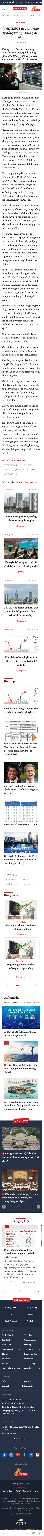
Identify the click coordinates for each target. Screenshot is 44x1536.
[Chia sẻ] (39, 1533)
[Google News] (33, 1533)
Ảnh (4, 1378)
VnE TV (39, 2)
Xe (32, 2)
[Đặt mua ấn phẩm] (35, 8)
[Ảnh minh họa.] (21, 65)
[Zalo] (31, 1452)
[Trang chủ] (3, 15)
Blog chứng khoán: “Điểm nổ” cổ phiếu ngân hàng (19, 967)
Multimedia (11, 997)
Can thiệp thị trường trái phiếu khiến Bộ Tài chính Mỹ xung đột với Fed (21, 789)
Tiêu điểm (10, 15)
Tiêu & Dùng (23, 2)
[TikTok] (24, 1452)
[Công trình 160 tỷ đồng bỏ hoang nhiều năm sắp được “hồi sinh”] (21, 1137)
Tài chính (30, 15)
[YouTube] (17, 1452)
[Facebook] (4, 1452)
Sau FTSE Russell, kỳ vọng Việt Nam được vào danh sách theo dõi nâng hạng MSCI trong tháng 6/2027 (20, 749)
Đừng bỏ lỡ (11, 895)
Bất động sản (8, 489)
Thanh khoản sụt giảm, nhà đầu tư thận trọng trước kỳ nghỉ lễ (21, 661)
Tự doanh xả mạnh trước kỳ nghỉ (21, 825)
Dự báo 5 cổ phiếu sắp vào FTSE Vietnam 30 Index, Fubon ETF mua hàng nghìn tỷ (21, 860)
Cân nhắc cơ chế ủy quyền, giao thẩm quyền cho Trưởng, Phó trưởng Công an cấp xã (17, 1196)
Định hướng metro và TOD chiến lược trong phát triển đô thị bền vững (18, 1250)
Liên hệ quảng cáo (21, 1436)
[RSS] (37, 1452)
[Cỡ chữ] (27, 1533)
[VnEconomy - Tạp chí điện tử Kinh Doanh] (21, 1297)
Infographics (26, 1001)
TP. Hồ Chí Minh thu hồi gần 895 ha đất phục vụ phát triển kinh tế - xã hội (21, 611)
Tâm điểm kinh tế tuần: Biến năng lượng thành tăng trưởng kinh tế (21, 1068)
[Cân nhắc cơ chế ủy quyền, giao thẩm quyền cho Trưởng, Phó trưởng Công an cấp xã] (19, 1178)
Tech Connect (11, 1318)
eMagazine (37, 1001)
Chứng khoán (8, 2)
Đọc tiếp (9, 681)
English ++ (31, 1318)
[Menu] (3, 1533)
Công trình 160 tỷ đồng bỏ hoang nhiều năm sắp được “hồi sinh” (21, 1156)
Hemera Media (32, 1527)
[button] (17, 984)
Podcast (15, 1001)
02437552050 (10, 1430)
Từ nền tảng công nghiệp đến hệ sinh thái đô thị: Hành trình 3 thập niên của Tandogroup (21, 1104)
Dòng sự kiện (21, 1219)
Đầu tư (20, 15)
